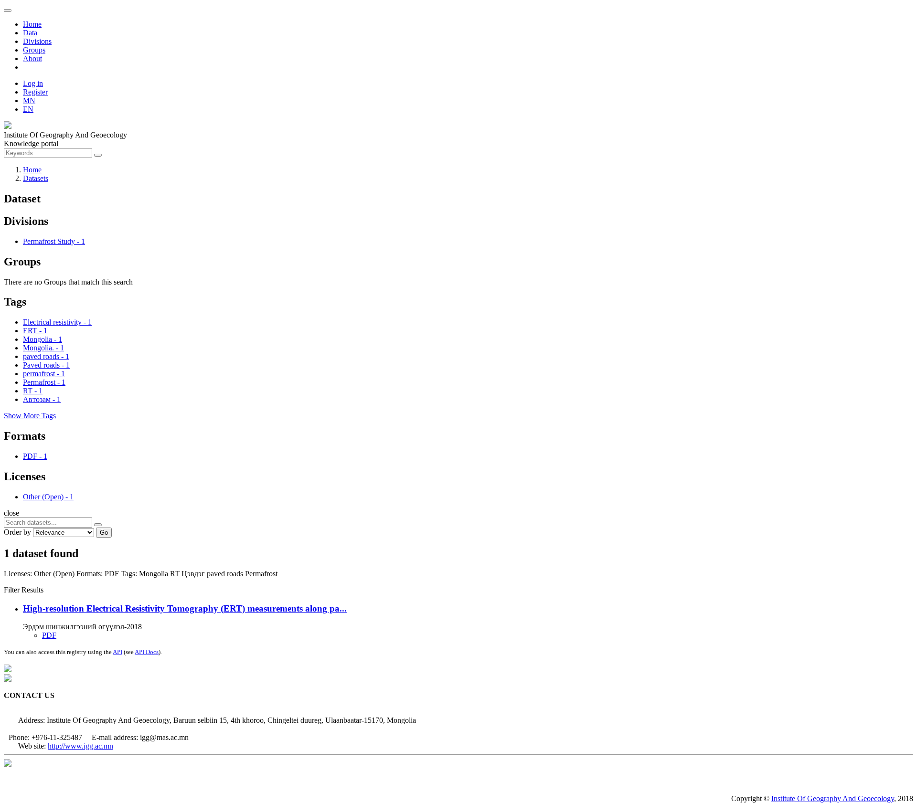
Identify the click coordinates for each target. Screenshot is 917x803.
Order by (17, 532)
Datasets (35, 178)
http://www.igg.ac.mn (80, 746)
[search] (98, 524)
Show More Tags (30, 416)
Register (35, 92)
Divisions (37, 41)
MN (29, 100)
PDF (49, 635)
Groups (34, 50)
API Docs (147, 651)
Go (104, 532)
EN (28, 109)
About (32, 58)
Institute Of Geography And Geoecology (832, 798)
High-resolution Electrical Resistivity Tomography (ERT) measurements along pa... (185, 608)
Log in (33, 83)
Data (30, 33)
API (117, 651)
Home (32, 24)
